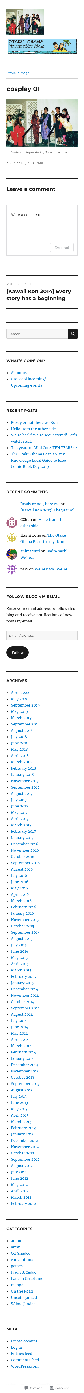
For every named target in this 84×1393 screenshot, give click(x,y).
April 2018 (20, 755)
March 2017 (21, 825)
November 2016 (25, 850)
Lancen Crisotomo (27, 1278)
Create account (24, 1341)
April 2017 (19, 818)
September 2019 (25, 705)
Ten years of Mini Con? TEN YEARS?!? (44, 447)
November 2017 (25, 781)
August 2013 (21, 1090)
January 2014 (22, 1058)
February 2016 (23, 907)
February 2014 (23, 1052)
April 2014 (20, 1039)
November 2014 (25, 995)
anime (16, 1240)
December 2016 (24, 844)
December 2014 (24, 989)
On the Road (22, 1291)
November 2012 (25, 1146)
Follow (18, 652)
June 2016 (19, 882)
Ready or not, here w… (40, 504)
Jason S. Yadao (24, 1272)
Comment (62, 247)
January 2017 (22, 837)
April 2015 (20, 964)
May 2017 (19, 812)
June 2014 (19, 1027)
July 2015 (19, 945)
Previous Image (17, 73)
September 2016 (25, 863)
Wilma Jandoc (23, 1304)
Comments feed (25, 1360)
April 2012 (20, 1191)
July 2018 (19, 736)
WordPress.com (25, 1366)
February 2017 (23, 831)
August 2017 (21, 793)
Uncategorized (24, 1297)
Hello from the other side (33, 428)
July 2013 (19, 1096)
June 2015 (19, 951)
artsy (15, 1247)
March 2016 (21, 900)
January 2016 (22, 913)
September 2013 (25, 1083)
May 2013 (19, 1109)
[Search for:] (37, 334)
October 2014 (22, 1001)
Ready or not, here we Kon (34, 422)
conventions (22, 1259)
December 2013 (24, 1064)
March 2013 (21, 1121)
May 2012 (19, 1184)
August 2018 (22, 730)
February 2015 (23, 976)
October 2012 (22, 1153)
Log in (16, 1347)
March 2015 (21, 970)
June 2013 (19, 1102)
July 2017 (19, 800)
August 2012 (22, 1165)
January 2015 (22, 982)
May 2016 (19, 888)
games (17, 1266)
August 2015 (22, 938)
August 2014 (22, 1014)
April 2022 (20, 692)
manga (17, 1285)
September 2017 (25, 787)
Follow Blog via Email (33, 597)
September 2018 (25, 724)
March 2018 (21, 762)
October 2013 (22, 1077)
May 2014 (19, 1033)
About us (19, 372)
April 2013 (19, 1115)
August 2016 (22, 869)
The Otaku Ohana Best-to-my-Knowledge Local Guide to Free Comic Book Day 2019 (39, 460)
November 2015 (25, 919)
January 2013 (22, 1134)
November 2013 (25, 1071)
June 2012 (19, 1178)
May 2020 (19, 699)
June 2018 (19, 743)
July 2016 (19, 875)
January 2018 (22, 774)
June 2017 (19, 806)
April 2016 (20, 894)
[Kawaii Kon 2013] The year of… (48, 510)
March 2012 (21, 1197)
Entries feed (21, 1353)
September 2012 (25, 1159)
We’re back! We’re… (52, 569)
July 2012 (19, 1172)
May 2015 (19, 957)
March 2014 (21, 1046)
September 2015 (25, 932)
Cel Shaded (20, 1253)
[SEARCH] (73, 334)
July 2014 (19, 1020)
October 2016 (22, 856)
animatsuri (30, 551)
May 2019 (19, 711)
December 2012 (24, 1140)
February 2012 (23, 1203)
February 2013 (23, 1128)
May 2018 (19, 749)
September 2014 (25, 1008)
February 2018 (23, 768)
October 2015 (22, 926)
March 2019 (21, 718)
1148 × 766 (35, 163)
